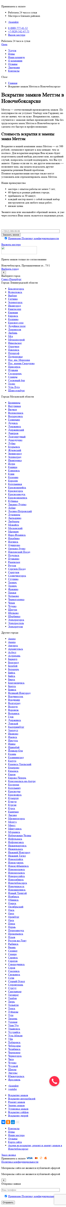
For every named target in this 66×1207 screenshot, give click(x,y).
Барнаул (12, 659)
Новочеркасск (16, 886)
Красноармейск (17, 487)
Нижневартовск (17, 845)
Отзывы (12, 64)
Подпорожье (15, 356)
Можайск (13, 524)
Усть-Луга (14, 387)
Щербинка (14, 616)
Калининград (16, 757)
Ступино (13, 579)
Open (4, 44)
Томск (11, 1008)
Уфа (10, 1038)
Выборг (12, 295)
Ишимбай (13, 747)
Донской (13, 723)
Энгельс (13, 1072)
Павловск (13, 349)
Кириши (13, 312)
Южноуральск (16, 1076)
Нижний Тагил (17, 855)
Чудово (12, 606)
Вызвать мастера (11, 244)
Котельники (15, 484)
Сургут (12, 988)
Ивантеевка (15, 460)
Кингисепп (14, 309)
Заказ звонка (8, 1154)
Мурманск (14, 832)
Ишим (11, 743)
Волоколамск (15, 412)
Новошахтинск (17, 889)
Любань (12, 332)
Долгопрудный (17, 436)
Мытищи (13, 531)
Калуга (12, 760)
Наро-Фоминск (17, 535)
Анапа (12, 638)
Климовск (14, 470)
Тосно (11, 383)
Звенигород (15, 453)
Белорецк (13, 669)
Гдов (11, 716)
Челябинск (14, 1049)
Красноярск (15, 794)
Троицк (12, 582)
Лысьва (12, 815)
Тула (10, 1015)
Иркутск (13, 740)
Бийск (11, 672)
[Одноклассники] (8, 1122)
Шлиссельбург (16, 390)
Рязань (12, 947)
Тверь (11, 1001)
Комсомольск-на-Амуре (22, 781)
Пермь (12, 927)
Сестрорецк (15, 373)
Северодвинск (16, 964)
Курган (12, 804)
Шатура (12, 609)
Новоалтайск (15, 859)
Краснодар (14, 791)
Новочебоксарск (17, 882)
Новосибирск (16, 879)
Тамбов (12, 998)
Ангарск (13, 645)
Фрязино (13, 589)
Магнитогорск (16, 818)
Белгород (13, 662)
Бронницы (14, 402)
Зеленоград (14, 457)
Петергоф (13, 353)
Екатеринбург (16, 726)
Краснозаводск (16, 494)
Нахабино (14, 538)
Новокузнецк (16, 862)
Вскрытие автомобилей (21, 1098)
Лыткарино (14, 518)
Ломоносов (14, 329)
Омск (11, 910)
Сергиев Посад (17, 568)
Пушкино (13, 558)
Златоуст (13, 730)
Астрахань (14, 655)
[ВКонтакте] (3, 1122)
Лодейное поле (17, 326)
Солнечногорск (17, 575)
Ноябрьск (13, 896)
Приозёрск (14, 366)
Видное (12, 409)
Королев (13, 480)
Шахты (12, 1069)
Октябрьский (15, 906)
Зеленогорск (15, 302)
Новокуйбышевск (18, 866)
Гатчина (13, 298)
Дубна (11, 443)
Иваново (13, 733)
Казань (12, 754)
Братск (12, 686)
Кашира (12, 467)
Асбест (12, 652)
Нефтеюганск (16, 842)
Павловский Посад (19, 551)
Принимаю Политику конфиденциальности (33, 238)
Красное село (16, 322)
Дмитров (13, 433)
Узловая (12, 1022)
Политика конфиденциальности (19, 1161)
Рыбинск (13, 944)
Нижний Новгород (19, 852)
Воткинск (13, 713)
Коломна (13, 477)
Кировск (13, 315)
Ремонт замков (16, 1102)
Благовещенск (16, 682)
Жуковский (14, 450)
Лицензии (14, 67)
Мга (10, 336)
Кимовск (13, 771)
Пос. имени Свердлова (21, 363)
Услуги (12, 50)
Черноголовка (16, 599)
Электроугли (15, 626)
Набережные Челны (19, 835)
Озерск (12, 903)
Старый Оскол (16, 981)
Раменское (14, 562)
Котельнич (14, 788)
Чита (11, 1059)
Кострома (13, 784)
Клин (11, 473)
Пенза (11, 923)
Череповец (14, 1052)
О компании (15, 60)
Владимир (14, 699)
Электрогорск (16, 619)
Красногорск (15, 490)
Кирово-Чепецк (17, 777)
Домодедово (15, 440)
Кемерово (13, 767)
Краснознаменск (17, 497)
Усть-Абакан (15, 1035)
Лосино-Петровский (20, 511)
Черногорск (15, 1055)
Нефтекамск (15, 838)
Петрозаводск (16, 930)
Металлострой (16, 339)
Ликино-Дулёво (17, 504)
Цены (11, 53)
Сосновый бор (16, 380)
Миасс (12, 825)
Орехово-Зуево (16, 548)
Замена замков (16, 1105)
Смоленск (14, 971)
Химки (12, 592)
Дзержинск (14, 426)
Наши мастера (16, 1135)
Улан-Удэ (13, 1025)
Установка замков (18, 1108)
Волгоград (14, 703)
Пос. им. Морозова (19, 360)
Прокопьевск (15, 933)
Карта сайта (15, 1142)
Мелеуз (12, 821)
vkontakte (13, 22)
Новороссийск (16, 876)
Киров (12, 774)
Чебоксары (14, 1045)
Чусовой (13, 1066)
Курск (11, 808)
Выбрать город (10, 268)
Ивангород (14, 305)
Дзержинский (16, 429)
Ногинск (13, 541)
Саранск (13, 957)
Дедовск (13, 423)
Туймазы (13, 1011)
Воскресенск (15, 416)
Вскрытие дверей (18, 1115)
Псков (11, 937)
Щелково (13, 613)
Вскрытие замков (18, 1095)
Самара (12, 954)
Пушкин (13, 370)
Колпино (13, 319)
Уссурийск (14, 1032)
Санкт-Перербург (11, 279)
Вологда (13, 706)
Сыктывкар (14, 991)
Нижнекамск (15, 849)
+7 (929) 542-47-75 (18, 31)
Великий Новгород (19, 693)
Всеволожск (15, 292)
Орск (11, 920)
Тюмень (12, 1018)
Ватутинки (14, 406)
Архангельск (15, 648)
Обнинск (13, 899)
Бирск (11, 679)
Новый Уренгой (17, 893)
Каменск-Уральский (19, 764)
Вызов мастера (16, 34)
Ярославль (14, 1079)
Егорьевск (14, 446)
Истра (11, 463)
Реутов (12, 565)
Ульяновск (14, 1028)
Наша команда (16, 57)
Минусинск (15, 828)
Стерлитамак (15, 984)
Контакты (13, 70)
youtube (12, 1089)
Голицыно (14, 419)
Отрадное (13, 346)
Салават (12, 950)
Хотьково (13, 596)
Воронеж (13, 710)
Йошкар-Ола (15, 750)
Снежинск (14, 974)
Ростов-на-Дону (17, 940)
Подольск (13, 555)
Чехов (11, 602)
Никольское (15, 343)
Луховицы (14, 514)
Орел (11, 913)
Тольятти (13, 1005)
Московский (15, 528)
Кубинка (13, 501)
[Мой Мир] (13, 1122)
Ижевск (12, 737)
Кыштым (13, 811)
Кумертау (13, 798)
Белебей (12, 665)
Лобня (11, 507)
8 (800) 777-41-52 (18, 28)
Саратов (13, 960)
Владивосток (15, 696)
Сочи (11, 977)
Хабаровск (14, 1042)
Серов (11, 967)
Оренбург (13, 916)
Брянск (12, 689)
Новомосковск (16, 869)
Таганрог (13, 994)
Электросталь (16, 623)
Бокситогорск (16, 288)
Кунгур (12, 801)
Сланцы (12, 376)
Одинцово (14, 545)
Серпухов (13, 572)
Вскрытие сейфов (18, 1112)
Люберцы (13, 521)
